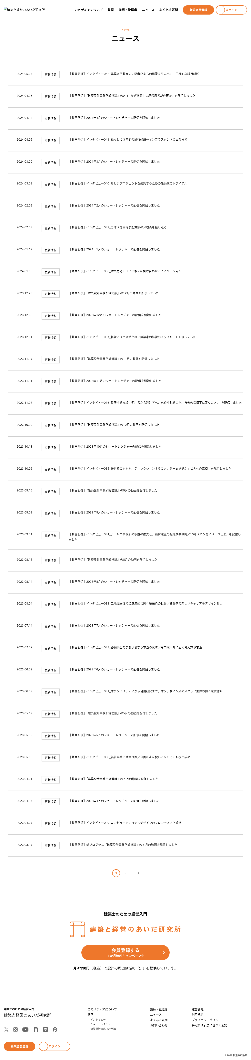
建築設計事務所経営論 (103, 1029)
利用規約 (198, 1014)
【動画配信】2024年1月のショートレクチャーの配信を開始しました (114, 249)
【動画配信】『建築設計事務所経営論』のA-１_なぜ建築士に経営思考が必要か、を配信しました (132, 95)
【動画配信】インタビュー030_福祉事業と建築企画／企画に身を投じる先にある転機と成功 (129, 757)
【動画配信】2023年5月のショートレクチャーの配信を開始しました (114, 735)
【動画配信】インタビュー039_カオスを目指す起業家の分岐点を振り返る (118, 227)
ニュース (148, 9)
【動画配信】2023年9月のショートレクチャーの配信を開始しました (114, 512)
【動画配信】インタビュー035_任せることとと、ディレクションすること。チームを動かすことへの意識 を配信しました (150, 468)
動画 (110, 9)
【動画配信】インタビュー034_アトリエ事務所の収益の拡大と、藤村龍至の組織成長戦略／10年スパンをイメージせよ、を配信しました (155, 537)
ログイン (231, 9)
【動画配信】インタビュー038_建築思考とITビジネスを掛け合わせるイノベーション (125, 271)
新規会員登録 (198, 9)
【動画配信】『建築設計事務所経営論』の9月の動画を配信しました (113, 490)
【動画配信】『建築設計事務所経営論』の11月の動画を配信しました (114, 358)
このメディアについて (87, 9)
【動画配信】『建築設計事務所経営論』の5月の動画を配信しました (113, 713)
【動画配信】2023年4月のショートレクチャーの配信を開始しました (114, 800)
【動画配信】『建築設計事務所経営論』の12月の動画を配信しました (114, 293)
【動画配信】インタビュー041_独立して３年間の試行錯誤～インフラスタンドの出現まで (128, 139)
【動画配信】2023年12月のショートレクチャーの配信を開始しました (115, 314)
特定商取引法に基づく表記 (209, 1025)
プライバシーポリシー (206, 1020)
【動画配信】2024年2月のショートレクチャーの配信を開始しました (114, 205)
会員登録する (125, 953)
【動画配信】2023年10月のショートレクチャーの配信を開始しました (115, 446)
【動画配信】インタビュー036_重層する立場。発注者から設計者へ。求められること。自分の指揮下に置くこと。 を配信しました (155, 402)
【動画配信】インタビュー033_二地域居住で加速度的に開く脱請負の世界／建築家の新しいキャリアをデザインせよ (146, 603)
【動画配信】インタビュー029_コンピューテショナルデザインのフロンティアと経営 (125, 822)
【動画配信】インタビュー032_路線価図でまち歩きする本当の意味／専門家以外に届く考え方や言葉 (135, 647)
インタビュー (98, 1019)
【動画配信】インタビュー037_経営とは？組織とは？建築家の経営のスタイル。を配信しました (132, 337)
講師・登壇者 (127, 9)
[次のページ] (135, 873)
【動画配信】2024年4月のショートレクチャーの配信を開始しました (114, 117)
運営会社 (198, 1009)
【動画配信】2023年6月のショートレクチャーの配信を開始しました (114, 669)
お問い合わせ (159, 1025)
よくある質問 (168, 9)
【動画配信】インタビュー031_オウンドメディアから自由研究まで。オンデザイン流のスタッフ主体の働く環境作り (146, 691)
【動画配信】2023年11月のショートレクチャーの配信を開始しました (115, 380)
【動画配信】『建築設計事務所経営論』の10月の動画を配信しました (114, 424)
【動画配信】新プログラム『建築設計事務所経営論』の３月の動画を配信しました (123, 844)
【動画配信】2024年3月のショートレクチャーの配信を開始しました (114, 161)
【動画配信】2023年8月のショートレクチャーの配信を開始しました (114, 581)
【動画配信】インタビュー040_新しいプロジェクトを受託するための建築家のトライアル (128, 183)
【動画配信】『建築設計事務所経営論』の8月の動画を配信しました (113, 559)
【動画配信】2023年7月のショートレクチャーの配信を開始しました (114, 625)
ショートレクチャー (101, 1024)
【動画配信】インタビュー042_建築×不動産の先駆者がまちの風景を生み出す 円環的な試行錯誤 (134, 73)
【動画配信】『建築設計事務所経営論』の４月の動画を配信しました (113, 778)
